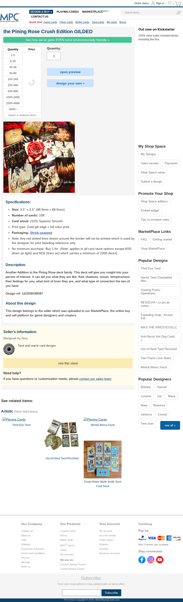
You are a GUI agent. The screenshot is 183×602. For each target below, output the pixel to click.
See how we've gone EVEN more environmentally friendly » (67, 40)
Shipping (25, 544)
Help (23, 540)
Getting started (162, 239)
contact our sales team (95, 378)
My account (105, 531)
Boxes (63, 535)
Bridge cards (82, 22)
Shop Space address (154, 201)
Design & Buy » (41, 11)
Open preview (70, 72)
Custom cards (68, 531)
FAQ (144, 239)
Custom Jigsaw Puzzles (73, 564)
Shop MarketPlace (153, 248)
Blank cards (66, 540)
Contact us (27, 531)
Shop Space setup (153, 172)
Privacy (25, 557)
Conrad (162, 414)
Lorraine (146, 396)
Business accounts (109, 553)
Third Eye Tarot (151, 268)
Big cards (112, 22)
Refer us (26, 566)
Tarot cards (98, 22)
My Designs (148, 154)
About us (26, 535)
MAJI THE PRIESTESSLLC (159, 327)
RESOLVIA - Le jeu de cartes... (155, 304)
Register (103, 544)
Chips (63, 550)
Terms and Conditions (33, 553)
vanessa (146, 414)
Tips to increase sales (155, 219)
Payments (171, 163)
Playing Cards (68, 11)
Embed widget (150, 210)
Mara (144, 405)
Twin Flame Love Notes (156, 358)
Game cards (50, 22)
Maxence (159, 405)
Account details (107, 535)
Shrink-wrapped (41, 232)
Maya (171, 396)
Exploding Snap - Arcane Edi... (157, 316)
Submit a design (151, 181)
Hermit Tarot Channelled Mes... (156, 279)
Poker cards (66, 22)
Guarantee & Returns (32, 548)
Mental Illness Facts (154, 367)
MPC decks (67, 545)
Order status (106, 540)
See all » (170, 425)
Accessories (67, 554)
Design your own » (70, 83)
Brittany (146, 387)
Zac (159, 396)
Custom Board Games (72, 568)
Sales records (150, 163)
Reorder (103, 548)
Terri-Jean (147, 423)
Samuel (162, 387)
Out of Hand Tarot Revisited (159, 349)
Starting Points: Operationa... (151, 291)
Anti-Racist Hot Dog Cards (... (158, 338)
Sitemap (25, 562)
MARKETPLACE (95, 11)
